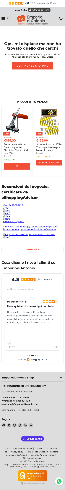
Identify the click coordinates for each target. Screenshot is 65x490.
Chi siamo (39, 448)
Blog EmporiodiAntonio (16, 455)
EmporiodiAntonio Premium (43, 455)
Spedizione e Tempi (22, 448)
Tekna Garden (10, 156)
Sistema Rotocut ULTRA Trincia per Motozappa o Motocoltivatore (49, 147)
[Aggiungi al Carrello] (17, 166)
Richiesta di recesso (32, 458)
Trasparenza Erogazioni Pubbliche (42, 452)
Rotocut (39, 153)
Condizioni (52, 448)
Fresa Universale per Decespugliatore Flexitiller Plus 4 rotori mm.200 (16, 149)
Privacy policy (16, 452)
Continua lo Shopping (32, 65)
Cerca (7, 448)
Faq (5, 452)
